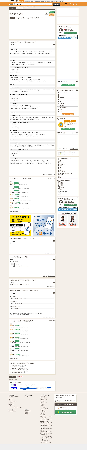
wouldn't (18, 298)
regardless (12, 243)
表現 (17, 264)
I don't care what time (17, 369)
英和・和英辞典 (60, 183)
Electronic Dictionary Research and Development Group (35, 388)
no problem (18, 266)
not (12, 208)
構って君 (60, 165)
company (62, 103)
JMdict (28, 387)
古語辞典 (59, 186)
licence (24, 389)
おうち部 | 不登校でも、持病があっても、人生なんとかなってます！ (46, 438)
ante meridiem (63, 92)
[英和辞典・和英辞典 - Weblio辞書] (11, 0)
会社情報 (26, 412)
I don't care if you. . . (17, 368)
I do (10, 208)
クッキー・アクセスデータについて (15, 407)
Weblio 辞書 (12, 6)
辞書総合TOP (11, 404)
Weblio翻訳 (75, 132)
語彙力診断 (59, 193)
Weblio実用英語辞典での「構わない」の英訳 (22, 42)
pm (61, 111)
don (11, 192)
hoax (61, 99)
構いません (13, 296)
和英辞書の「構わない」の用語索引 (13, 379)
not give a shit (15, 284)
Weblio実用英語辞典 (24, 6)
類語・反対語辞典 (60, 182)
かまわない (15, 261)
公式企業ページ (27, 410)
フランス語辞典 (43, 407)
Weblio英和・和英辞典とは (14, 396)
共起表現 (32, 1)
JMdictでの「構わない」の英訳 (18, 257)
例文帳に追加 (16, 183)
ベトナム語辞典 (60, 189)
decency (62, 105)
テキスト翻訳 (62, 133)
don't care (28, 284)
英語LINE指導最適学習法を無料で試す (51, 14)
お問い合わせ (27, 396)
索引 (46, 174)
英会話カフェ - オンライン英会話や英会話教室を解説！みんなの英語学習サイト (46, 433)
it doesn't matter (24, 266)
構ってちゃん (61, 162)
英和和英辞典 (21, 1)
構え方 (59, 161)
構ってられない (61, 164)
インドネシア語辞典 (61, 187)
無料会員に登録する (67, 129)
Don (10, 196)
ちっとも (13, 306)
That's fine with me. (18, 303)
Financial (62, 97)
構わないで (60, 170)
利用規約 (10, 399)
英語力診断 (39, 1)
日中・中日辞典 (60, 184)
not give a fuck (22, 284)
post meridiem (63, 107)
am (60, 101)
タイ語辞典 (59, 188)
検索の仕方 (11, 398)
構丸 (59, 176)
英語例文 (25, 1)
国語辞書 (59, 181)
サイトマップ (11, 402)
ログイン (60, 32)
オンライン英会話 (47, 1)
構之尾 (59, 177)
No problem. (12, 327)
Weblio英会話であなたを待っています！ (67, 213)
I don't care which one (17, 371)
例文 (18, 8)
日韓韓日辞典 (42, 405)
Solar (61, 109)
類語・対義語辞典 (43, 398)
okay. (12, 184)
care (13, 334)
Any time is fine (15, 366)
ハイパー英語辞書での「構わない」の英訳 (22, 238)
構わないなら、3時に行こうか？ (65, 173)
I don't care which (16, 372)
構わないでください (62, 171)
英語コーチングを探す (54, 1)
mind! (13, 330)
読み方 (11, 261)
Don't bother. (15, 365)
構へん (59, 167)
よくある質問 (69, 400)
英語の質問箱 (42, 414)
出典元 (44, 174)
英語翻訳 (42, 1)
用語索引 (49, 174)
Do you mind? (12, 188)
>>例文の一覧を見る (14, 211)
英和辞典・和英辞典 (17, 6)
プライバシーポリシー (13, 401)
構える (59, 160)
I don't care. (16, 308)
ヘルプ (10, 405)
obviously (62, 94)
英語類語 (28, 1)
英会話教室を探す (61, 1)
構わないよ (60, 174)
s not (11, 200)
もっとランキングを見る (67, 114)
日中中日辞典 (42, 404)
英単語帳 (35, 1)
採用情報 (26, 413)
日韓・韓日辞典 (60, 185)
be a (21, 298)
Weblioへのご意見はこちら (60, 397)
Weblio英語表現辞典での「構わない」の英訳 (22, 280)
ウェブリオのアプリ (12, 410)
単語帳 (59, 192)
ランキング (53, 174)
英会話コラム (60, 194)
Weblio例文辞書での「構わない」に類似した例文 (24, 290)
